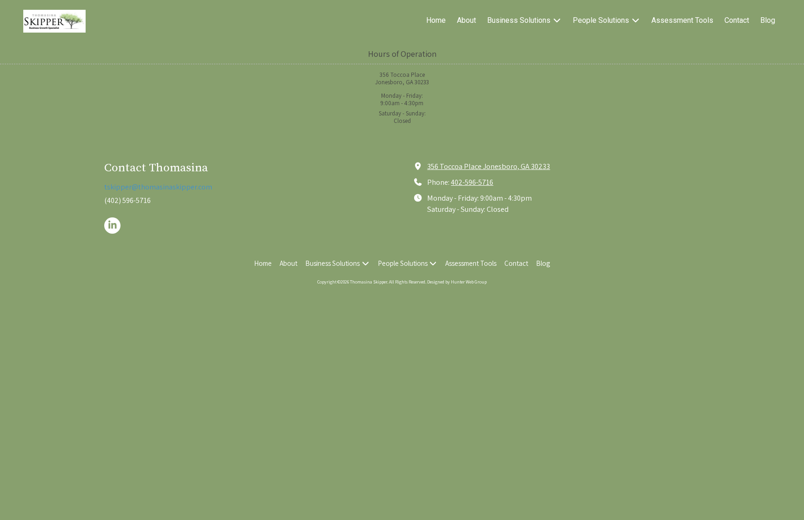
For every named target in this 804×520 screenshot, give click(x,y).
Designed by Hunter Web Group (457, 282)
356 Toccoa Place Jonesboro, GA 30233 (488, 166)
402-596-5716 (472, 182)
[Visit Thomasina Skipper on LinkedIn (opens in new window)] (112, 225)
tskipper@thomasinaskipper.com (158, 187)
